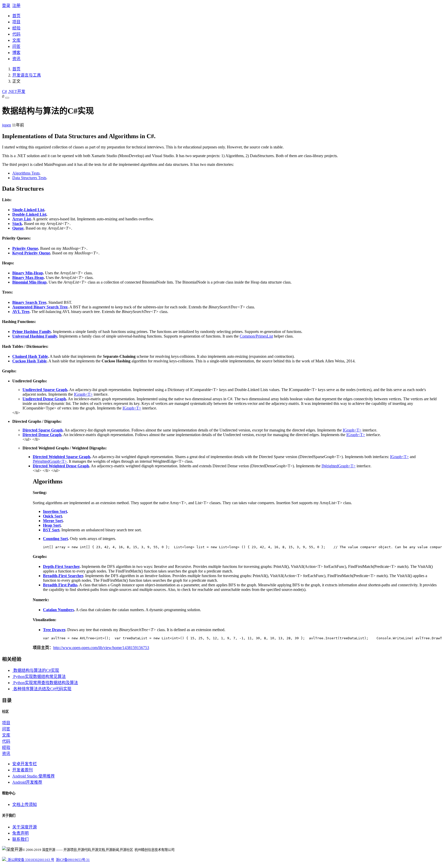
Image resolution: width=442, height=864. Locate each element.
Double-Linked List (29, 214)
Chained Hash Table (30, 356)
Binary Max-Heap (28, 277)
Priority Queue (25, 248)
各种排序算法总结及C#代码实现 (41, 689)
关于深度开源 (24, 827)
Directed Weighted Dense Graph (61, 466)
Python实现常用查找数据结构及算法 (45, 683)
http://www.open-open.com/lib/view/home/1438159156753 (101, 647)
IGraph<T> (83, 394)
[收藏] (7, 98)
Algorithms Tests (26, 173)
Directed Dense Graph (42, 435)
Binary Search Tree (29, 302)
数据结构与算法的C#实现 (35, 670)
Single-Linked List (28, 210)
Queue (18, 228)
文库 (16, 40)
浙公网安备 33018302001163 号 (30, 860)
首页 (16, 16)
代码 (16, 34)
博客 (16, 52)
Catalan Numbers (58, 610)
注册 (16, 5)
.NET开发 (16, 91)
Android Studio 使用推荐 (33, 776)
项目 (16, 22)
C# (4, 91)
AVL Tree (20, 311)
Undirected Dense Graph (44, 399)
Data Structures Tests (29, 178)
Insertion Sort (55, 511)
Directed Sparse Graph (43, 430)
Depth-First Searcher (61, 566)
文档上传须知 (24, 804)
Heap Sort (52, 525)
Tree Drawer (54, 630)
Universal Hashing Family (34, 336)
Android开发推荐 (27, 782)
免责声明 (20, 833)
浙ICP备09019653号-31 (73, 860)
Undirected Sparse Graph (45, 389)
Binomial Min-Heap (29, 282)
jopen (6, 125)
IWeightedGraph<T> (50, 461)
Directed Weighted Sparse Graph (61, 457)
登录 (6, 5)
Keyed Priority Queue (31, 253)
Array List (21, 219)
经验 (16, 28)
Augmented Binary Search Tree (40, 307)
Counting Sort (55, 538)
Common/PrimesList (256, 336)
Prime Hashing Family (31, 331)
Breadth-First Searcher (63, 576)
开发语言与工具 (26, 75)
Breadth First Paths (60, 585)
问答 (16, 46)
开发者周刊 (22, 770)
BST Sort (51, 530)
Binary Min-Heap (27, 273)
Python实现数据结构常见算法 (39, 676)
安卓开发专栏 (24, 764)
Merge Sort (53, 521)
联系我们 (20, 839)
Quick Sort (52, 516)
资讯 (16, 59)
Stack (17, 223)
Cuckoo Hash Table (29, 361)
